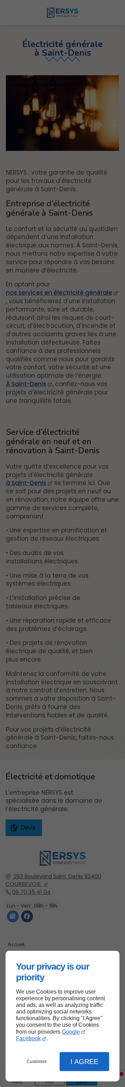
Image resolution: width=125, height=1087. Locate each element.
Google (71, 1032)
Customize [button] (37, 1061)
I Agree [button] (84, 1061)
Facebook (28, 1038)
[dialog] (62, 1016)
